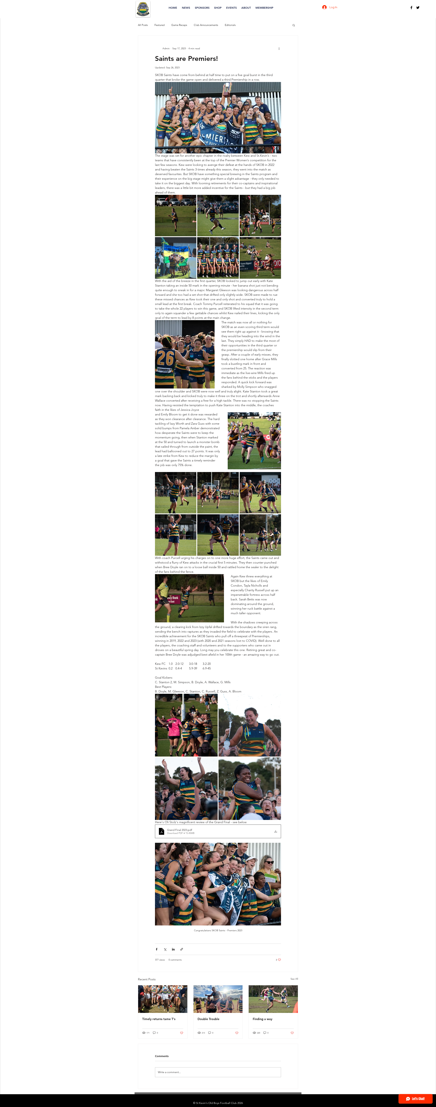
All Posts (143, 25)
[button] (293, 25)
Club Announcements (206, 25)
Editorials (230, 25)
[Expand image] (175, 215)
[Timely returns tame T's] (162, 999)
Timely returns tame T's (158, 1019)
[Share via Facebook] (156, 949)
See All (294, 978)
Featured (159, 25)
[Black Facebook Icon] (411, 7)
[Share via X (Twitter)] (165, 949)
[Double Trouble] (218, 999)
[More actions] (279, 48)
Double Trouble (208, 1019)
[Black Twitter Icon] (418, 7)
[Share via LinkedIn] (173, 949)
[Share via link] (181, 949)
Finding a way (262, 1019)
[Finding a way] (273, 999)
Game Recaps (179, 25)
